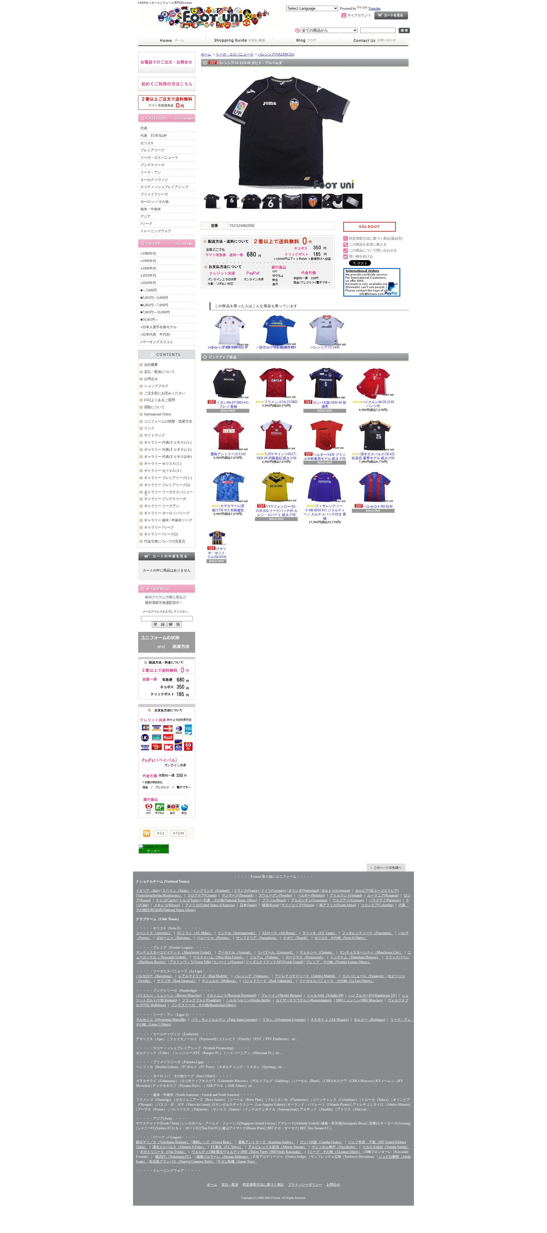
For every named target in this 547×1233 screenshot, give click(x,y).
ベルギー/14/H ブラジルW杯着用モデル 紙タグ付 (325, 457)
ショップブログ (307, 40)
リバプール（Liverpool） (276, 952)
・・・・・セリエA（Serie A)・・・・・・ (168, 928)
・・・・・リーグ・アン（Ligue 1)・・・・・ (170, 1015)
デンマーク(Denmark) (238, 895)
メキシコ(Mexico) (167, 905)
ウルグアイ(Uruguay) (348, 900)
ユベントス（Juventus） (154, 933)
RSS (161, 833)
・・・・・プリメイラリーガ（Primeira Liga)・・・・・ (178, 1062)
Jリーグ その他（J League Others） (335, 1152)
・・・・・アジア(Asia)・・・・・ (162, 1118)
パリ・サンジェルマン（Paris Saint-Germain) (224, 1020)
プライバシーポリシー (305, 1185)
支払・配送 (229, 1185)
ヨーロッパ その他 (154, 202)
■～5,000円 (148, 290)
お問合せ (374, 40)
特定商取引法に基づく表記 (263, 1185)
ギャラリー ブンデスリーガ (165, 499)
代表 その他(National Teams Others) (230, 900)
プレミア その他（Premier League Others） (338, 962)
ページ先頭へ (386, 867)
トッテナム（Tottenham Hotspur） (355, 957)
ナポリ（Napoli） (296, 938)
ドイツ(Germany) (273, 891)
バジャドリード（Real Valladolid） (268, 981)
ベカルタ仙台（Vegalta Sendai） (386, 1147)
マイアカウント (359, 15)
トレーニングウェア (155, 231)
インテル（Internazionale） (237, 933)
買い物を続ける (361, 256)
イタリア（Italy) (148, 891)
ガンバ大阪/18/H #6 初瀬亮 (329, 405)
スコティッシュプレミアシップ (164, 187)
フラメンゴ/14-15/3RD (280, 402)
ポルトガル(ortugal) (335, 891)
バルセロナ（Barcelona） (154, 976)
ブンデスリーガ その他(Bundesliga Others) (203, 1005)
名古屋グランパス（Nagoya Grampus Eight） (182, 1161)
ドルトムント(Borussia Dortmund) (231, 995)
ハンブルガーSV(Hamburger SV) (372, 995)
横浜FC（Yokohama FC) (173, 1157)
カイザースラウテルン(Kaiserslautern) (304, 1000)
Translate (374, 9)
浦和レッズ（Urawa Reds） (212, 1142)
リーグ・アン (150, 172)
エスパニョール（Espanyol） (364, 976)
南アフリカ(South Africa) (337, 905)
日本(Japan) (248, 905)
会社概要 (151, 365)
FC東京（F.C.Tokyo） (227, 1147)
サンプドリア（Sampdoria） (257, 938)
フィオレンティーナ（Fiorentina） (367, 933)
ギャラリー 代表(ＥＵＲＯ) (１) (167, 442)
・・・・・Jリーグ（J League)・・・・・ (167, 1137)
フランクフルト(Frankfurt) (201, 1000)
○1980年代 (148, 254)
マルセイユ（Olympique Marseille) (161, 1020)
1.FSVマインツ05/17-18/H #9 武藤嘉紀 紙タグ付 (276, 456)
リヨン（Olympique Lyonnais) (283, 1020)
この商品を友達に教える (368, 244)
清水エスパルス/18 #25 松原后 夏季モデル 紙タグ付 (373, 456)
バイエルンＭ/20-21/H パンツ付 (377, 404)
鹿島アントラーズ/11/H (228, 454)
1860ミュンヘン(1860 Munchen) (359, 1000)
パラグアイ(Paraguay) (385, 900)
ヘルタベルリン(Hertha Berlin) (248, 1000)
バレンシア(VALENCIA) (276, 54)
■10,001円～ (149, 320)
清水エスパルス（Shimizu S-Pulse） (179, 1147)
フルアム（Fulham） (265, 957)
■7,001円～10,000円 (155, 312)
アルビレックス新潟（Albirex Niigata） (277, 1147)
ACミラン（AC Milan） (195, 933)
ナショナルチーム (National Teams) (162, 881)
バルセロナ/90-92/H (378, 507)
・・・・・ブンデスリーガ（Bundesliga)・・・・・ (175, 991)
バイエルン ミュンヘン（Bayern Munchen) (168, 995)
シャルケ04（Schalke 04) (325, 995)
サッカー (153, 851)
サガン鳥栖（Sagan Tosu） (237, 1161)
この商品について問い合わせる (373, 250)
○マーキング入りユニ (156, 342)
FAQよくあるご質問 (159, 400)
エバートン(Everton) (228, 962)
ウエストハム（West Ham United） (218, 957)
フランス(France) (246, 891)
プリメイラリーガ (154, 194)
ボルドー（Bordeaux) (369, 1020)
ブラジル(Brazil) (274, 900)
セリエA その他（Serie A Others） (341, 938)
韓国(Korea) (270, 905)
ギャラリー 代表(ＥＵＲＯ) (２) (167, 450)
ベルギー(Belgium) (311, 895)
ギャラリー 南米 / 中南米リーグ (168, 520)
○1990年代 (148, 261)
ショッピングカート (391, 15)
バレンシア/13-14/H (325, 347)
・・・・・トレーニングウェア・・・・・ (168, 1171)
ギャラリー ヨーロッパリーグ (166, 513)
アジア (145, 217)
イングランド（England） (212, 891)
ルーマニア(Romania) (383, 895)
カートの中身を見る (166, 556)
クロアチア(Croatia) (202, 895)
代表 (143, 128)
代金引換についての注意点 (164, 541)
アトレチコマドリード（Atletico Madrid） (306, 976)
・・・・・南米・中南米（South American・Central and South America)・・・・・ (196, 1095)
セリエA (146, 143)
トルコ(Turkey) (190, 900)
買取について (154, 407)
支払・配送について (239, 40)
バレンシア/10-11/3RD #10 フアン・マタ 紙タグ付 (276, 347)
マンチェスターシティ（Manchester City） (371, 952)
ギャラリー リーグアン (161, 506)
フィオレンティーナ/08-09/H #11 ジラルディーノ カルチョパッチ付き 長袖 (324, 512)
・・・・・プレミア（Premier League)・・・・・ (172, 948)
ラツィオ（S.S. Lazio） (319, 933)
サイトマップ (154, 435)
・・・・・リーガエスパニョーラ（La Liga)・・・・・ (177, 971)
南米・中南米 (150, 209)
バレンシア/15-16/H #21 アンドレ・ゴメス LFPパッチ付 (227, 347)
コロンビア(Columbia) (377, 905)
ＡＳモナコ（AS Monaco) (330, 1020)
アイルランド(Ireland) (346, 895)
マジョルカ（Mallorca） (220, 981)
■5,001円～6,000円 (154, 298)
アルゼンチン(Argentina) (309, 900)
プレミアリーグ (152, 150)
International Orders (157, 414)
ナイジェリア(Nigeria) (297, 905)
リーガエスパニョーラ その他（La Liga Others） (336, 981)
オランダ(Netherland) (303, 891)
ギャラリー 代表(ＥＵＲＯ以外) (168, 457)
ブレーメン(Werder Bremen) (281, 995)
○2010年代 (148, 275)
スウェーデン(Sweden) (275, 895)
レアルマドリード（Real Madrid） (203, 976)
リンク (149, 428)
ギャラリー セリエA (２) (162, 471)
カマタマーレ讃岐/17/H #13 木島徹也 (228, 508)
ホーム (172, 40)
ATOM (178, 833)
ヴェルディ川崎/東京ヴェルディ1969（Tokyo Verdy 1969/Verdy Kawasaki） (247, 1152)
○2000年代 (148, 268)
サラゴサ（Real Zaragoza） (177, 981)
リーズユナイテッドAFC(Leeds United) (274, 962)
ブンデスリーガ (152, 165)
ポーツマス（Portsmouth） (305, 957)
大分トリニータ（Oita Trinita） (163, 1152)
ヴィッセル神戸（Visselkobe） (334, 1147)
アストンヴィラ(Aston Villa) (190, 962)
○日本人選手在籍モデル (158, 327)
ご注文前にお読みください (164, 393)
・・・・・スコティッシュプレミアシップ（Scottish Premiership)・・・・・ (193, 1048)
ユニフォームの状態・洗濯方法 (168, 421)
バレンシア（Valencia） (252, 976)
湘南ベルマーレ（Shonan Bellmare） (223, 1157)
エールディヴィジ (154, 180)
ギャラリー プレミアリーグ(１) (168, 478)
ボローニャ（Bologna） (174, 938)
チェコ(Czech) (166, 900)
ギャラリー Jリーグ (159, 527)
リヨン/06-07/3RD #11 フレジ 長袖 (232, 405)
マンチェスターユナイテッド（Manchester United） (174, 952)
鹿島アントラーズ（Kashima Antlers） (266, 1142)
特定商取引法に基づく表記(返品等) (376, 238)
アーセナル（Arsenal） (235, 952)
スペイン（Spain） (176, 891)
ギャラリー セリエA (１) (162, 464)
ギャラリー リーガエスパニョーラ (168, 493)
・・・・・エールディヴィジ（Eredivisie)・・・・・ (175, 1034)
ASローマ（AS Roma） (279, 933)
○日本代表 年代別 (155, 334)
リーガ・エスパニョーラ (159, 158)
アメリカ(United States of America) (210, 905)
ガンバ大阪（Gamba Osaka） (321, 1142)
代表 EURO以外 (153, 136)
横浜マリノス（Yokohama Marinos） (163, 1142)
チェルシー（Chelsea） (317, 952)
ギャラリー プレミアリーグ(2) (167, 485)
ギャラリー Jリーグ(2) (161, 534)
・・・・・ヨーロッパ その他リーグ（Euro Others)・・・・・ (184, 1076)
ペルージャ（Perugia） (214, 938)
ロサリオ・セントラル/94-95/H (216, 553)
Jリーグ (146, 224)
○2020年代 (148, 283)
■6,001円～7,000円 (154, 305)
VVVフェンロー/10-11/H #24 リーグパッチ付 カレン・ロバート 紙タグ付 (276, 511)
